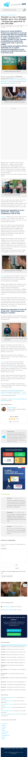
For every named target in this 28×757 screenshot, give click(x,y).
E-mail (17, 568)
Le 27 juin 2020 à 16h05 (19, 512)
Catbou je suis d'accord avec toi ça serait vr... (15, 654)
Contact (13, 748)
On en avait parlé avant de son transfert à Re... (16, 652)
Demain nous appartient (15, 26)
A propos (21, 748)
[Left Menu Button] (1, 4)
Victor (8, 366)
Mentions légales (7, 748)
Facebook (4, 725)
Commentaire (4, 548)
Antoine (3, 361)
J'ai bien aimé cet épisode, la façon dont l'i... (16, 659)
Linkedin (3, 737)
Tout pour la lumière (14, 714)
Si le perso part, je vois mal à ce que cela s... (15, 649)
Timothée (3, 216)
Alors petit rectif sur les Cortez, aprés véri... (16, 687)
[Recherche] (24, 10)
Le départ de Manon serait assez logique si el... (16, 662)
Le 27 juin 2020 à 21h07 (17, 526)
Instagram (4, 727)
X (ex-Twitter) (4, 723)
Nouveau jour (4, 714)
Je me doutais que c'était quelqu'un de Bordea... (17, 684)
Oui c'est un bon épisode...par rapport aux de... (16, 657)
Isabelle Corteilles (5, 26)
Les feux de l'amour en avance (7, 710)
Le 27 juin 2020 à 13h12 (17, 498)
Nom (16, 564)
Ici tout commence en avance (6, 704)
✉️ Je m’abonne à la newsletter (14, 630)
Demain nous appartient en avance (8, 697)
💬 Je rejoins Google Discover (14, 634)
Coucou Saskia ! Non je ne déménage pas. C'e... (17, 681)
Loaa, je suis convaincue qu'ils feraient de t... (16, 646)
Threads (3, 728)
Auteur (17, 748)
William (2, 275)
